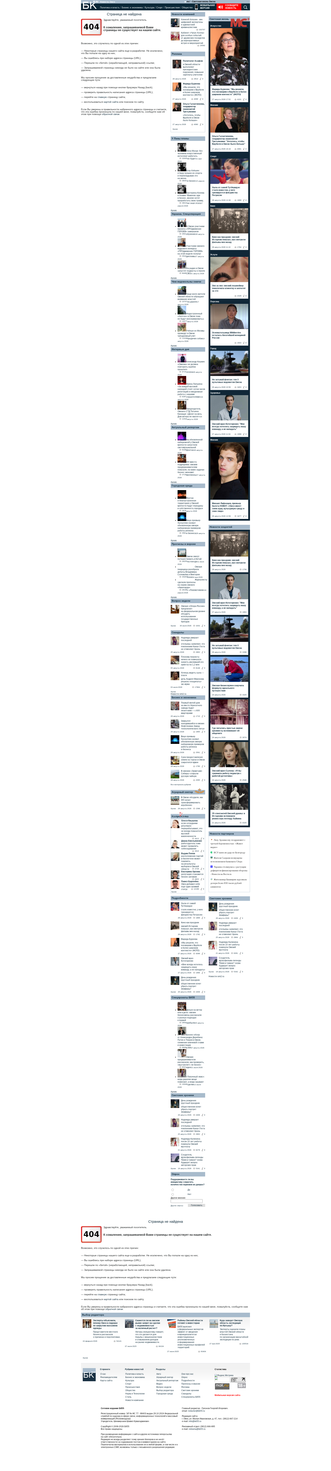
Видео (159, 1384)
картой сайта (111, 101)
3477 (239, 516)
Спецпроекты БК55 (183, 997)
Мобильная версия (207, 6)
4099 (198, 953)
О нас (103, 1374)
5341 (198, 1168)
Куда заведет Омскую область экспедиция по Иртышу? (231, 1323)
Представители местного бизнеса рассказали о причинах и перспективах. (106, 1334)
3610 (197, 851)
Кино (212, 206)
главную (102, 97)
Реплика (177, 53)
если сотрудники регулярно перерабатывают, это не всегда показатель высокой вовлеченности (191, 829)
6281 (236, 953)
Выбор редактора (93, 1314)
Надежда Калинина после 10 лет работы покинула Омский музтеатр (191, 1143)
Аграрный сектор (182, 792)
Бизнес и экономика (132, 7)
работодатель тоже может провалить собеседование (190, 846)
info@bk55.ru (195, 1421)
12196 (196, 889)
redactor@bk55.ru (196, 1411)
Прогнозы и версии (184, 544)
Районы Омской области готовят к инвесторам (190, 1321)
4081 (239, 149)
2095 (198, 780)
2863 (198, 652)
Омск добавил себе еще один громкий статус (190, 886)
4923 (197, 879)
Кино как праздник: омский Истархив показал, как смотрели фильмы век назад (228, 239)
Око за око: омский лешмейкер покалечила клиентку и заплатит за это (229, 288)
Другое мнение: (178, 1198)
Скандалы (178, 632)
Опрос (184, 1377)
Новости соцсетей (221, 526)
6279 (198, 1150)
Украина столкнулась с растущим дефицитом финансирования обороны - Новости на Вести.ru (228, 870)
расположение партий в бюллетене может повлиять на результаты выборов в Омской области (192, 862)
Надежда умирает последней (190, 639)
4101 (239, 99)
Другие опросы (177, 1206)
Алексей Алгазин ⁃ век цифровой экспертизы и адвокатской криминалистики (192, 23)
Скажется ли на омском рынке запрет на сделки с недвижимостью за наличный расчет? (147, 1324)
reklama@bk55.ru (197, 1429)
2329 (239, 296)
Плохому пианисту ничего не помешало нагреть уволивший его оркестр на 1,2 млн (192, 661)
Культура (149, 7)
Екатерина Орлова (190, 871)
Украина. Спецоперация (186, 214)
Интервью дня (180, 349)
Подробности (180, 898)
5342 (236, 972)
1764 (239, 247)
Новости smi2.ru (178, 694)
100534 (245, 1344)
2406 (198, 992)
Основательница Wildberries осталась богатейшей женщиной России (228, 335)
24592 (202, 45)
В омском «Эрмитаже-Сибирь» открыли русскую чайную (192, 773)
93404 (203, 1351)
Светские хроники (183, 1095)
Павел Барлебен (189, 881)
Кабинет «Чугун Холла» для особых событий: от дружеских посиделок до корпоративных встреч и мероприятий (193, 38)
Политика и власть (110, 7)
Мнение (214, 105)
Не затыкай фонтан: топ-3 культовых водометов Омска (227, 380)
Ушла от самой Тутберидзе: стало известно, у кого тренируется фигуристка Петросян (226, 191)
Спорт (159, 7)
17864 (197, 687)
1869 (198, 918)
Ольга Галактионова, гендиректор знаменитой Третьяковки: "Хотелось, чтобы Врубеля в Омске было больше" (228, 140)
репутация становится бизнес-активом (192, 875)
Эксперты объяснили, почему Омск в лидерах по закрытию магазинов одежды (105, 1324)
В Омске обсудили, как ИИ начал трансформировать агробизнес (192, 801)
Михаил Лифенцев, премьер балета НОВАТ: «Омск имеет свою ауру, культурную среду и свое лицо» (228, 507)
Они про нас (187, 1374)
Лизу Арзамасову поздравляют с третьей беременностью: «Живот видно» (227, 843)
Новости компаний (183, 14)
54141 (119, 1341)
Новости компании (134, 1400)
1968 (239, 434)
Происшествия (172, 7)
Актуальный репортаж (185, 427)
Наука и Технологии (135, 1393)
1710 (198, 716)
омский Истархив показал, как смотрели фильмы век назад (192, 929)
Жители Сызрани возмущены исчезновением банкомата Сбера (226, 860)
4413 (197, 839)
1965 (198, 732)
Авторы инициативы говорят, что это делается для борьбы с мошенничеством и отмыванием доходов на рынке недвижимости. (149, 1337)
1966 (198, 973)
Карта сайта (106, 1380)
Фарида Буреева (189, 939)
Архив (175, 129)
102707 (202, 30)
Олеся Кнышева (189, 820)
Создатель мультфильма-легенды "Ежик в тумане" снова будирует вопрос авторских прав (192, 1160)
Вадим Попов (188, 853)
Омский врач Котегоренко (187, 959)
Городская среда (182, 485)
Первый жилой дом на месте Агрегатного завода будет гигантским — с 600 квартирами (191, 708)
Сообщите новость (231, 6)
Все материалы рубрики (181, 784)
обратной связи (110, 114)
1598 (198, 808)
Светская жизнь (219, 19)
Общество (187, 7)
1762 (198, 934)
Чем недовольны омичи (186, 281)
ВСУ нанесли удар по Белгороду (229, 852)
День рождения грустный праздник (190, 978)
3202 (198, 626)
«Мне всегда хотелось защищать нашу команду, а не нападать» (193, 967)
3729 (197, 869)
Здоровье (215, 393)
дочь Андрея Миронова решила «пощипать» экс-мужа (192, 681)
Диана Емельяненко (191, 841)
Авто (158, 1374)
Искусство (215, 26)
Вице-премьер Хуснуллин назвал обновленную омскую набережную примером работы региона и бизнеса (192, 743)
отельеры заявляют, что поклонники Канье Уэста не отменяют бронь (193, 646)
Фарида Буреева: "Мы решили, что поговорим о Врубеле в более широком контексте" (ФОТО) (229, 92)
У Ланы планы (180, 138)
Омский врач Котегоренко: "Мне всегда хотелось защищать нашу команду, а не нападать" (229, 426)
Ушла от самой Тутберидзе (188, 904)
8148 (198, 668)
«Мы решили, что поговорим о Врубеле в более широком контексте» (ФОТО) (191, 947)
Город (213, 348)
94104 (161, 1346)
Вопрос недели (181, 600)
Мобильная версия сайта (227, 1395)
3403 (239, 387)
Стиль (128, 1397)
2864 (236, 937)
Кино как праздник (190, 922)
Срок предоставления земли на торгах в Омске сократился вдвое (193, 760)
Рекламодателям (108, 1377)
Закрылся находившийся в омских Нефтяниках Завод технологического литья (192, 725)
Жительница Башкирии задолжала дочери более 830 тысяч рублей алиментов (228, 883)
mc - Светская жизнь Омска (201, 1)
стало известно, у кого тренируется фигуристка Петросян (192, 912)
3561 (198, 752)
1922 (239, 343)
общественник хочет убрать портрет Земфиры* (191, 986)
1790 (198, 766)
